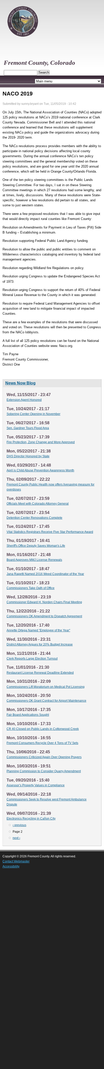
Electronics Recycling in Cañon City (31, 818)
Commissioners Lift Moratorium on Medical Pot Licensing (46, 687)
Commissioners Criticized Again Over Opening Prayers (44, 757)
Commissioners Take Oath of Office (31, 588)
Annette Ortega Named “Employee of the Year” (38, 630)
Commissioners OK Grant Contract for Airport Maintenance (46, 700)
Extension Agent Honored (24, 400)
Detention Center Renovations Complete (34, 518)
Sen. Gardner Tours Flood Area (28, 428)
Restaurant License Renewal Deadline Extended (40, 672)
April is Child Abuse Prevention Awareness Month (40, 470)
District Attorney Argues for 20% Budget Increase (40, 644)
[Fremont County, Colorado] (23, 39)
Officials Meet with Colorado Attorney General (38, 503)
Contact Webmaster (16, 861)
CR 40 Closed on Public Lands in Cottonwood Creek (43, 729)
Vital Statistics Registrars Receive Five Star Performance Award (50, 532)
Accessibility (11, 866)
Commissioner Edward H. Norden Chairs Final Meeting (44, 602)
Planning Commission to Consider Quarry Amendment (44, 771)
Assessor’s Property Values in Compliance (36, 785)
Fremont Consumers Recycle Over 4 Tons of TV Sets (42, 743)
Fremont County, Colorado (39, 62)
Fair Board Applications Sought (28, 715)
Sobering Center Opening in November (33, 414)
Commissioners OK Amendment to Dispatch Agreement (44, 616)
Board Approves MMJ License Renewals (34, 560)
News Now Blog (20, 383)
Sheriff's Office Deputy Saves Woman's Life (36, 545)
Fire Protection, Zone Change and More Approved (41, 442)
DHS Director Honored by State (28, 456)
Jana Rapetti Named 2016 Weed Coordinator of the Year (45, 574)
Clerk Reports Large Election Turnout (32, 658)
